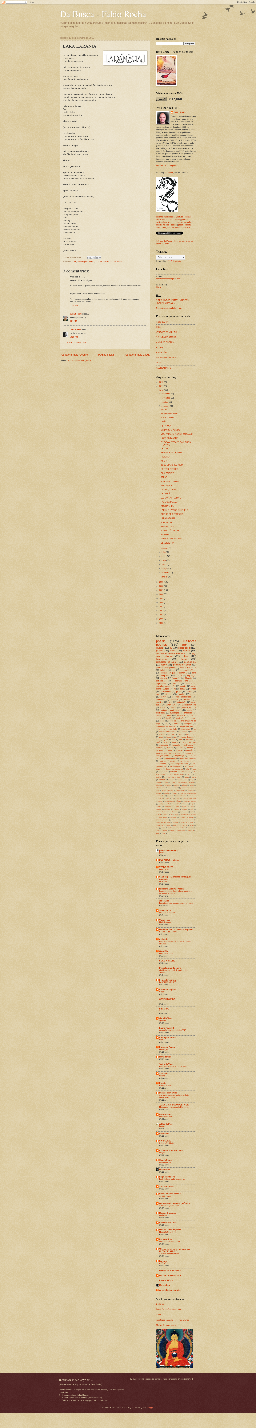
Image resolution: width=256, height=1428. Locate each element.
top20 (182, 689)
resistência (159, 825)
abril (163, 564)
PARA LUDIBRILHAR (167, 982)
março (164, 568)
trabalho (163, 670)
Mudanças (163, 1049)
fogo (194, 769)
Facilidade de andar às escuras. (172, 1179)
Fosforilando (165, 1114)
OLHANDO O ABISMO (170, 430)
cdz (187, 734)
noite (162, 721)
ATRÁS (164, 477)
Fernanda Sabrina (167, 980)
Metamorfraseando (167, 1213)
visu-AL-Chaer (165, 1018)
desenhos (176, 227)
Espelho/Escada (165, 1085)
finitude (193, 732)
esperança (179, 756)
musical (170, 748)
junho (164, 556)
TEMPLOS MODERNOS (171, 453)
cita (178, 798)
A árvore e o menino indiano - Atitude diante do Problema (174, 1096)
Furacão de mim (165, 1117)
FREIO (164, 409)
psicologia (163, 745)
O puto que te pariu (167, 913)
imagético (188, 713)
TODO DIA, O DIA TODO (172, 465)
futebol (158, 806)
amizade (171, 780)
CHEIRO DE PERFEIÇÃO (172, 514)
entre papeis (164, 869)
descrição (168, 785)
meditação (185, 227)
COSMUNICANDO (167, 999)
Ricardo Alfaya (166, 1280)
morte (189, 710)
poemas (190, 748)
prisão (172, 761)
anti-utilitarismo (181, 796)
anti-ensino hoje (186, 726)
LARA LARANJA (168, 518)
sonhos (193, 694)
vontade (192, 689)
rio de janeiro (186, 761)
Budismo (160, 1304)
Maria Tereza (165, 1057)
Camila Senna (165, 1160)
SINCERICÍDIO (167, 473)
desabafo (189, 740)
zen (173, 670)
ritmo (169, 715)
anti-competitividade (179, 764)
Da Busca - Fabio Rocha (103, 14)
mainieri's (163, 939)
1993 (161, 623)
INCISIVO (165, 457)
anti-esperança (182, 780)
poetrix (174, 225)
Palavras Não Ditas (167, 1222)
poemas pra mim (162, 820)
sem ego (176, 825)
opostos (159, 702)
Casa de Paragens (167, 989)
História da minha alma (170, 1270)
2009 (161, 582)
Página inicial (106, 354)
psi (175, 737)
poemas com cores (188, 742)
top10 (168, 718)
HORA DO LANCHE (169, 438)
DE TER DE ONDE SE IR (170, 1275)
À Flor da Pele (165, 1124)
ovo (171, 814)
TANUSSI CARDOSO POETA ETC (174, 1105)
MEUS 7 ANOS (167, 418)
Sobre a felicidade (166, 1143)
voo (157, 740)
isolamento (160, 729)
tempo (189, 691)
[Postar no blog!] (91, 257)
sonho (185, 825)
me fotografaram (176, 774)
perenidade (163, 817)
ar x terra (189, 766)
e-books (175, 724)
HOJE (158, 327)
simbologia (160, 713)
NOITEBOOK (166, 485)
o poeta (183, 686)
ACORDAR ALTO (163, 368)
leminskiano (166, 691)
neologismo (173, 812)
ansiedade (160, 699)
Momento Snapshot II (167, 1232)
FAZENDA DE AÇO (169, 502)
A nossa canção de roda (169, 1206)
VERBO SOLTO (166, 867)
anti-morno (188, 745)
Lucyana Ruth (165, 1239)
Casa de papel (165, 920)
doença (163, 678)
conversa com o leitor (186, 782)
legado (158, 809)
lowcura (163, 1261)
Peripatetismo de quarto (170, 968)
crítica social (184, 648)
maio (163, 560)
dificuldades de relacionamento (171, 653)
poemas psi (190, 662)
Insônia (162, 1126)
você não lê (164, 1169)
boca (167, 798)
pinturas (173, 817)
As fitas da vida (165, 1196)
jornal (191, 806)
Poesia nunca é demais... (170, 1194)
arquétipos (192, 796)
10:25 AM (74, 337)
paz (176, 814)
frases (168, 737)
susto (192, 825)
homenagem (82, 261)
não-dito (179, 748)
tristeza (179, 750)
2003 (161, 606)
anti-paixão (181, 702)
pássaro (171, 734)
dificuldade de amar (166, 662)
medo (189, 774)
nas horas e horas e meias (171, 1150)
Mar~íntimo (164, 1285)
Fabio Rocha (179, 112)
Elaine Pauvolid (166, 1028)
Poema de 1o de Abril (168, 932)
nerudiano (183, 812)
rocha (170, 750)
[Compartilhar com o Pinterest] (99, 257)
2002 (161, 611)
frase (161, 737)
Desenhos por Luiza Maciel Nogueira (176, 929)
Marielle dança (165, 922)
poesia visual (180, 790)
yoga (163, 833)
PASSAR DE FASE (169, 413)
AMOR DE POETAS (165, 342)
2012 (161, 382)
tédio (158, 830)
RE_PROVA (166, 426)
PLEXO (159, 347)
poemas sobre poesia (165, 667)
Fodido (162, 1076)
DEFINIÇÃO (166, 494)
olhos (165, 814)
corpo (160, 801)
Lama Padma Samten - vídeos (169, 1309)
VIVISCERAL (165, 1141)
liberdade (173, 729)
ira (175, 689)
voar (157, 833)
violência (191, 830)
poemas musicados (188, 758)
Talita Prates (75, 330)
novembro (166, 398)
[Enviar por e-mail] (88, 257)
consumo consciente (189, 798)
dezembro (166, 394)
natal (175, 788)
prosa (180, 225)
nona (192, 812)
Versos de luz (165, 910)
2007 (161, 590)
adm (158, 227)
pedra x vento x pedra (188, 814)
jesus (161, 853)
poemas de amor (182, 664)
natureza (192, 718)
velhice (165, 830)
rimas (168, 825)
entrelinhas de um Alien (170, 1290)
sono (194, 777)
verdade (174, 793)
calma (166, 782)
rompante (176, 745)
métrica (175, 742)
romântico (181, 715)
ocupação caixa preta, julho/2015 (172, 1030)
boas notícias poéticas (168, 732)
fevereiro (165, 573)
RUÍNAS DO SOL (168, 526)
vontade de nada (186, 737)
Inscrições (164, 1133)
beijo (192, 780)
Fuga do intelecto (167, 1177)
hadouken (163, 772)
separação (191, 675)
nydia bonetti (76, 314)
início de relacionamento (180, 772)
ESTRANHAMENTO (169, 469)
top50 (164, 664)
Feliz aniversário (166, 953)
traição (166, 793)
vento (181, 734)
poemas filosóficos (188, 670)
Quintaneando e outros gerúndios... (175, 1203)
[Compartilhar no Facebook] (96, 257)
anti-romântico (175, 766)
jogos (184, 806)
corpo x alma (169, 801)
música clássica (161, 812)
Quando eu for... (165, 1162)
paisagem (188, 724)
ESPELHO (165, 534)
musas (106, 261)
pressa (175, 822)
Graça (161, 992)
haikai (192, 785)
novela (158, 814)
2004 (161, 602)
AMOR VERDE (167, 506)
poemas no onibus (186, 817)
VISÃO (164, 422)
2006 (161, 594)
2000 (161, 619)
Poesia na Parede (167, 1047)
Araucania (163, 1073)
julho (163, 552)
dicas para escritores (174, 769)
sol (195, 729)
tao (157, 828)
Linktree (159, 287)
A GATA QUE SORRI (170, 481)
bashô (161, 798)
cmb (173, 740)
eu (75, 261)
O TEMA (160, 363)
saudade (191, 790)
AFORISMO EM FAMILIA (169, 1254)
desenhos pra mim (190, 801)
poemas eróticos (188, 707)
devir (163, 697)
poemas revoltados (188, 667)
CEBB (158, 1314)
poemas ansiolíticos (181, 697)
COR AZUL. (164, 1263)
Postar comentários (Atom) (79, 360)
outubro (164, 402)
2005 (161, 598)
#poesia (162, 1021)
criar (194, 734)
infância (176, 683)
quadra (179, 675)
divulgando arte (164, 804)
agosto (164, 548)
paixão (113, 261)
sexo (187, 777)
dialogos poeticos (163, 756)
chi (173, 798)
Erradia (162, 1083)
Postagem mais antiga (137, 354)
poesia (119, 261)
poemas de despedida (165, 726)
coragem (189, 753)
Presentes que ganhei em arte (169, 308)
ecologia (183, 732)
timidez (162, 780)
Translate (177, 261)
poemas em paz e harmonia (174, 673)
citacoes (168, 694)
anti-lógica (187, 699)
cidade (173, 782)
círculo (178, 801)
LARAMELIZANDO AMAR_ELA (174, 510)
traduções (165, 227)
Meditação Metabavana (166, 1325)
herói (158, 742)
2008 (161, 586)
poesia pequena (167, 790)
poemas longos (170, 758)
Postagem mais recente (74, 354)
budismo (159, 748)
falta (187, 769)
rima (186, 656)
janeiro (164, 577)
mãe (192, 809)
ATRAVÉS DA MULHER (166, 332)
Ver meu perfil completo (166, 165)
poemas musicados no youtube (169, 217)
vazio (170, 702)
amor (172, 650)
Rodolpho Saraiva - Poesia (171, 889)
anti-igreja (160, 681)
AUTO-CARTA (162, 322)
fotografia (176, 678)
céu (180, 740)
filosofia (188, 225)
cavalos (159, 769)
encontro (176, 804)
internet (162, 734)
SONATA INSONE (167, 961)
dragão (176, 785)
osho (194, 673)
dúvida (184, 785)
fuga (192, 804)
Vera (161, 1040)
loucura (99, 261)
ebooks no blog (162, 225)
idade (177, 806)
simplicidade (161, 764)
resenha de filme (187, 822)
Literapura (164, 1009)
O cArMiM (163, 951)
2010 (161, 390)
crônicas (159, 785)
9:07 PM (73, 321)
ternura (158, 793)
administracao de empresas (168, 753)
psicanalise (185, 729)
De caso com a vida (168, 1093)
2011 (161, 386)
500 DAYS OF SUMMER (171, 498)
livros (169, 788)
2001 (161, 615)
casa (162, 707)
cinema (173, 707)
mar (157, 694)
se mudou (169, 172)
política (162, 761)
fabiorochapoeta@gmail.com (168, 279)
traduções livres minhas (176, 828)
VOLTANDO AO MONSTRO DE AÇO (177, 434)
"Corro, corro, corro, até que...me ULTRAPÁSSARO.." (174, 1250)
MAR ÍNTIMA (166, 522)
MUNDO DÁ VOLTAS (170, 530)
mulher (176, 809)
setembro (165, 406)
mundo (184, 809)
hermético (168, 806)
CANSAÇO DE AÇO (169, 489)
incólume (163, 881)
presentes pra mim (163, 822)
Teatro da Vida (165, 1064)
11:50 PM (74, 305)
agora (165, 740)
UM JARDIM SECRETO (166, 358)
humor (91, 261)
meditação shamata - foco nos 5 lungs (172, 1320)
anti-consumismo (188, 705)
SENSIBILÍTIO (167, 543)
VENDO (164, 449)
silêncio (173, 721)
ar (166, 724)
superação (174, 713)
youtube (181, 694)
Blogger (150, 1407)
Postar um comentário (76, 342)
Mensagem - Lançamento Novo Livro (174, 1107)
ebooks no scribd (184, 222)
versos (172, 830)
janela (166, 742)
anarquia (170, 796)
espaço (184, 804)
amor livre (171, 705)
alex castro (164, 901)
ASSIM (164, 461)
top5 (163, 828)
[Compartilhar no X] (94, 257)
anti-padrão (165, 675)
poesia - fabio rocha (168, 850)
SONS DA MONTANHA (166, 337)
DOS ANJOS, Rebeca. (169, 860)
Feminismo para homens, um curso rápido (176, 903)
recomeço (160, 750)
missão (159, 715)
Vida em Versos (166, 1186)
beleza (158, 782)
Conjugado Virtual (167, 1037)
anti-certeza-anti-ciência (171, 710)
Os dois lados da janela (170, 1230)
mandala (167, 809)
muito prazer (164, 1215)
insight (162, 1153)
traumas (191, 828)
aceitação (189, 750)
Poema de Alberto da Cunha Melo (173, 1066)
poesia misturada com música (182, 820)
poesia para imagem (172, 777)
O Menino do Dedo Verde (169, 1242)
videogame (181, 830)
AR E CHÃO (161, 352)
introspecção (160, 788)
